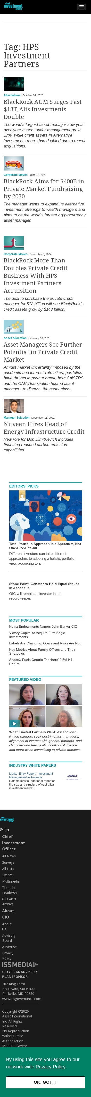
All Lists (8, 868)
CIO (5, 971)
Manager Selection (16, 417)
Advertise (9, 946)
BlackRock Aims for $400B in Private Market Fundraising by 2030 (44, 189)
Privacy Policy (50, 1066)
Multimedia (11, 881)
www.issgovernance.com (21, 998)
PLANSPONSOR (15, 976)
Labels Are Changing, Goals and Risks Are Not (45, 643)
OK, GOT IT (45, 1082)
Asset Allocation (15, 338)
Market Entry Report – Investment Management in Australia (31, 775)
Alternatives (12, 95)
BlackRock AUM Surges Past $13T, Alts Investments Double (43, 109)
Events (7, 875)
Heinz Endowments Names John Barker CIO (43, 626)
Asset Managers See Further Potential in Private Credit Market (43, 352)
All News (9, 856)
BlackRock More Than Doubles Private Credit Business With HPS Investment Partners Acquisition (35, 275)
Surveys (8, 862)
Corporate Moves (16, 175)
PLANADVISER (23, 971)
